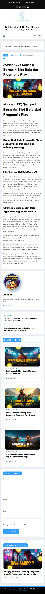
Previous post (8, 315)
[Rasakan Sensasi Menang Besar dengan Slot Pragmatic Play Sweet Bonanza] (22, 398)
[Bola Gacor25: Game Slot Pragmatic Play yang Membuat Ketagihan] (22, 440)
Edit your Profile (33, 299)
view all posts (7, 306)
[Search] (35, 35)
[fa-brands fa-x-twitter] (20, 7)
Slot (6, 55)
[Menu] (4, 35)
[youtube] (28, 7)
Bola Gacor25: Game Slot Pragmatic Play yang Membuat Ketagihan (20, 455)
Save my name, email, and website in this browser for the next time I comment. (22, 526)
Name (5, 499)
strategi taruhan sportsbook (21, 238)
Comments (6, 479)
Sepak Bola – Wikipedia (29, 249)
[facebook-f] (17, 7)
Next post (7, 325)
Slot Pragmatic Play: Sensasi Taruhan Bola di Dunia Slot (21, 372)
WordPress (24, 589)
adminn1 (16, 55)
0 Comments (9, 59)
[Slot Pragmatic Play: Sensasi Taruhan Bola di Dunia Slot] (22, 356)
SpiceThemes (22, 590)
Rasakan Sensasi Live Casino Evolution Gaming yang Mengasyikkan (19, 329)
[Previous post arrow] (40, 318)
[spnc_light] (40, 35)
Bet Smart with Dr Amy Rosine (22, 27)
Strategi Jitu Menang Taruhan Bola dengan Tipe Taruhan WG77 (20, 319)
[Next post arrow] (40, 329)
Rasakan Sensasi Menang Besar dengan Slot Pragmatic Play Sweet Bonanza (20, 413)
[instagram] (25, 7)
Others (31, 551)
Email (4, 511)
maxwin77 (9, 203)
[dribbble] (22, 7)
